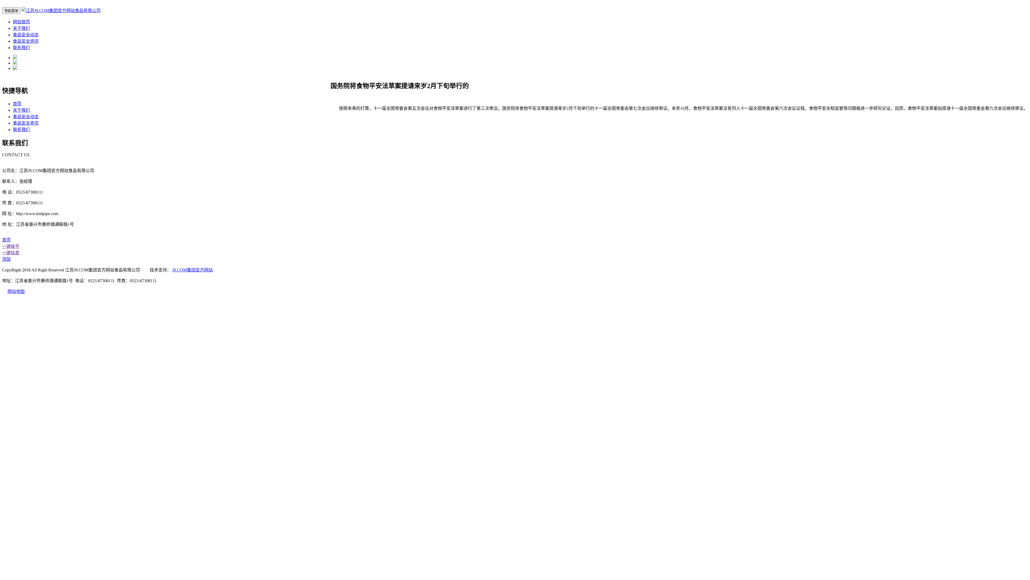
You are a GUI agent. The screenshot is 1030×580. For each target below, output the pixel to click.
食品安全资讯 (26, 41)
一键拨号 (10, 246)
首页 (17, 104)
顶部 (6, 259)
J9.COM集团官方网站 (192, 270)
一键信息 (10, 253)
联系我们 (21, 47)
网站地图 (16, 291)
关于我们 (21, 28)
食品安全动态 (26, 34)
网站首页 (21, 22)
